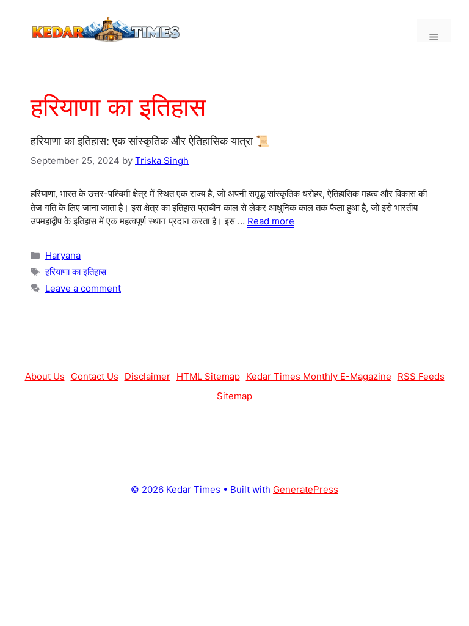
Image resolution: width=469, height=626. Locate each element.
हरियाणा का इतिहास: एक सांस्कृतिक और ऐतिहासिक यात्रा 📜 (150, 140)
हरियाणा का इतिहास (75, 272)
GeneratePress (305, 489)
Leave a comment (83, 288)
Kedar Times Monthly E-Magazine (318, 376)
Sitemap (234, 396)
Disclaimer (147, 376)
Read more (270, 221)
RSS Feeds (421, 376)
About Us (45, 376)
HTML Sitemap (208, 376)
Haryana (63, 255)
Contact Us (94, 376)
